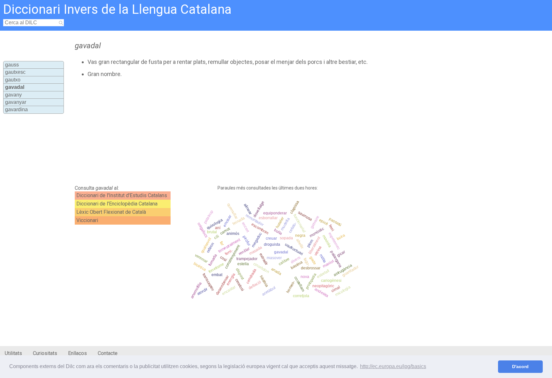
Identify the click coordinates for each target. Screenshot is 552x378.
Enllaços (77, 353)
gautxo (12, 79)
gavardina (16, 109)
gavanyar (15, 102)
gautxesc (15, 72)
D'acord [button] (520, 366)
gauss (12, 64)
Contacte (108, 353)
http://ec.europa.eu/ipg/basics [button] (393, 366)
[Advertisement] (228, 131)
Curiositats (45, 353)
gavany (13, 94)
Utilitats (13, 353)
